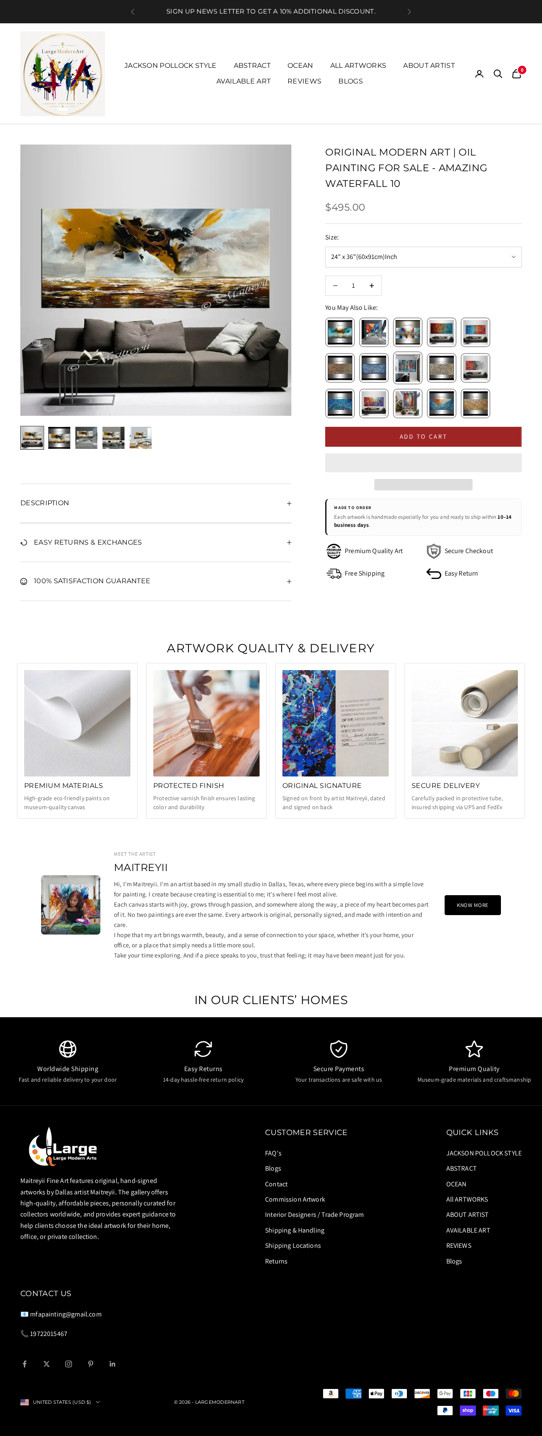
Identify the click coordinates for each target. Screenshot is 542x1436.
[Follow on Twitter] (46, 1364)
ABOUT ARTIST (429, 65)
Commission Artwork (295, 1199)
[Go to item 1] (32, 438)
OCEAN (300, 65)
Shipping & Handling (294, 1230)
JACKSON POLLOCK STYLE (170, 65)
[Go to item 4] (113, 438)
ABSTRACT (252, 65)
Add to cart (424, 436)
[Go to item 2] (59, 438)
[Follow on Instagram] (68, 1364)
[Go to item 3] (86, 438)
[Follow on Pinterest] (90, 1364)
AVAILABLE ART (243, 81)
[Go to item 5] (140, 438)
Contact (276, 1184)
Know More (473, 905)
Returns (276, 1261)
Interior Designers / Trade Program (314, 1214)
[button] (423, 463)
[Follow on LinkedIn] (112, 1364)
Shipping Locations (293, 1245)
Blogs (350, 81)
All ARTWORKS (358, 65)
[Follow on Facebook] (24, 1364)
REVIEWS (304, 81)
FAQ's (273, 1153)
